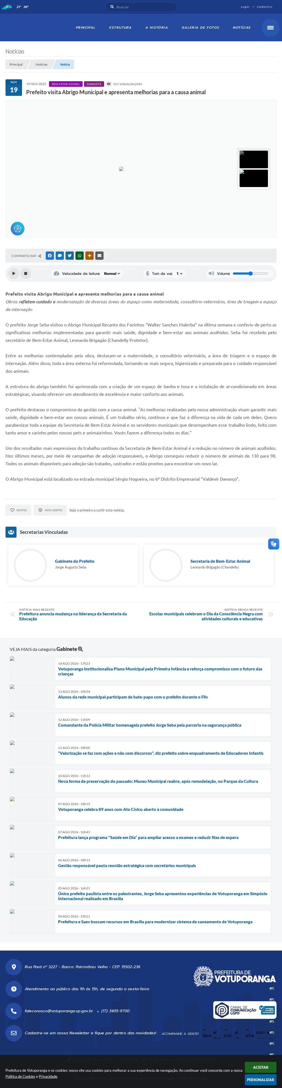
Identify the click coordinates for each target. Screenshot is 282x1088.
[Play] (13, 273)
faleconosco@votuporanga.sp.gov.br (59, 1011)
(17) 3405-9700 (115, 1011)
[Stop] (25, 273)
